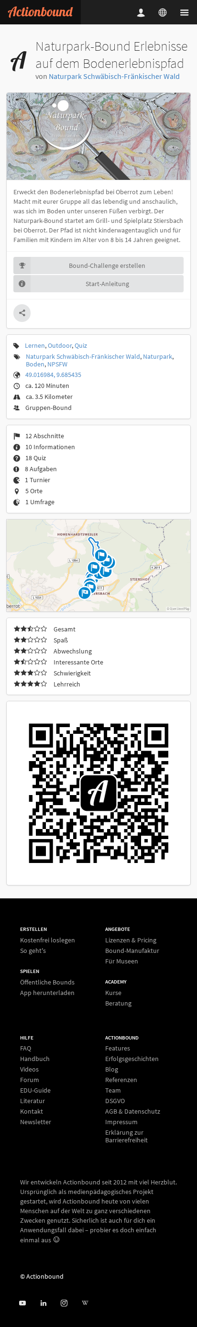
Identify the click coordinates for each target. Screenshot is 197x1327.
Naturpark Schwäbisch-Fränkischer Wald (114, 76)
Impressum (121, 1121)
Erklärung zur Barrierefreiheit (126, 1136)
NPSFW (57, 364)
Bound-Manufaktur (132, 950)
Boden (35, 364)
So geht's (33, 950)
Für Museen (121, 961)
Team (113, 1090)
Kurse (113, 993)
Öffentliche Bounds (47, 982)
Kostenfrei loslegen (47, 940)
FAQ (25, 1048)
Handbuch (35, 1058)
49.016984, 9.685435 (53, 374)
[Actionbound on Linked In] (43, 1303)
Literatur (32, 1100)
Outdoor (60, 345)
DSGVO (115, 1100)
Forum (29, 1079)
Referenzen (121, 1079)
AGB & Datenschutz (132, 1111)
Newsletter (35, 1121)
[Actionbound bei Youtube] (22, 1303)
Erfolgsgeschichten (132, 1058)
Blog (111, 1069)
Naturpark (157, 356)
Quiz (81, 345)
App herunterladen (47, 992)
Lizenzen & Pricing (130, 940)
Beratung (118, 1003)
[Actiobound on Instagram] (64, 1303)
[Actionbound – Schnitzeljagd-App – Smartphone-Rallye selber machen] (40, 12)
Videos (29, 1069)
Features (117, 1048)
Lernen (35, 345)
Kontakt (31, 1111)
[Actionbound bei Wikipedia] (85, 1303)
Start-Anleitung (107, 283)
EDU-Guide (35, 1090)
